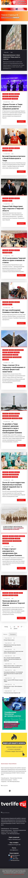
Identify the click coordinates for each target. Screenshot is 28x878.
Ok (14, 876)
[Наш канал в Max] (10, 791)
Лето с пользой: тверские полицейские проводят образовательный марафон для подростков (12, 659)
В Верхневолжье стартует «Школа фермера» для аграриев (13, 687)
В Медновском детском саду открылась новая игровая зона (12, 645)
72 (11, 628)
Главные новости (19, 350)
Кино (21, 592)
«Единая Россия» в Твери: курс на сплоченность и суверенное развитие (12, 106)
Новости (17, 94)
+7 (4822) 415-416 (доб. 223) (14, 844)
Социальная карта (14, 96)
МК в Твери (15, 858)
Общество (5, 96)
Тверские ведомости (15, 855)
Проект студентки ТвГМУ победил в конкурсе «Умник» (13, 680)
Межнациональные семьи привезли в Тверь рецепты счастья (11, 57)
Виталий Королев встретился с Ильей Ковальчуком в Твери (13, 158)
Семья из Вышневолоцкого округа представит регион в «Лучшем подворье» (13, 652)
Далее (15, 628)
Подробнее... (21, 121)
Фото (10, 150)
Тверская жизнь (6, 98)
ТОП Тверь (15, 857)
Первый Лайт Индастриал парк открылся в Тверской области (12, 208)
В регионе (5, 94)
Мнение (4, 352)
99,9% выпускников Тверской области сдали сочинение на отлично (13, 260)
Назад (6, 626)
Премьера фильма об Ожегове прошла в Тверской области (13, 603)
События (5, 150)
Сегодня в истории (7, 354)
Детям (16, 536)
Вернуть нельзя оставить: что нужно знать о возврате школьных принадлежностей (13, 666)
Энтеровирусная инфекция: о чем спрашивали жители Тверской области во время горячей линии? (13, 673)
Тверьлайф (14, 98)
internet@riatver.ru (14, 850)
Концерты (22, 536)
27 (21, 626)
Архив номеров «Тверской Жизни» (9, 763)
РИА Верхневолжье (15, 860)
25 (14, 626)
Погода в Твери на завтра (9, 640)
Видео (10, 592)
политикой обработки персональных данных (14, 874)
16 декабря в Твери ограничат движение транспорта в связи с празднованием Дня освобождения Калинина (12, 428)
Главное (11, 94)
